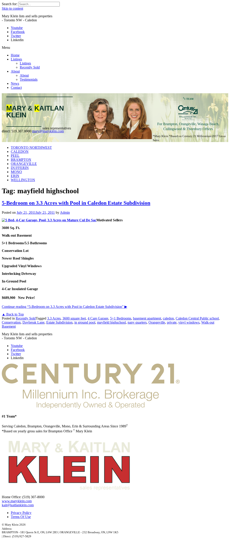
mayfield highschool (111, 322)
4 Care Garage (98, 318)
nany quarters (137, 322)
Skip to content (12, 8)
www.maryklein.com (17, 501)
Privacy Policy (21, 513)
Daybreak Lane (33, 322)
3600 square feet (74, 318)
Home (15, 55)
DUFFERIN (20, 168)
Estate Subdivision (59, 322)
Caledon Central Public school (197, 318)
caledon (168, 318)
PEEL (15, 156)
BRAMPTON (21, 160)
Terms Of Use (21, 517)
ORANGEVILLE (24, 164)
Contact (16, 87)
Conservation (11, 322)
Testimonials (29, 79)
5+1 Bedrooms (120, 318)
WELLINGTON (23, 180)
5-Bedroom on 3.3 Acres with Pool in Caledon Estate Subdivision (76, 203)
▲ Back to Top (13, 314)
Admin (65, 212)
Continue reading (64, 307)
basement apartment (147, 318)
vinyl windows (188, 322)
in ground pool (84, 322)
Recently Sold (30, 67)
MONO (16, 172)
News (15, 83)
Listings (16, 59)
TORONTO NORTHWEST (31, 147)
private (172, 322)
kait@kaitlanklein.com (18, 505)
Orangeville (156, 322)
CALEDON (20, 151)
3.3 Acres (54, 318)
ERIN (15, 176)
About (15, 71)
